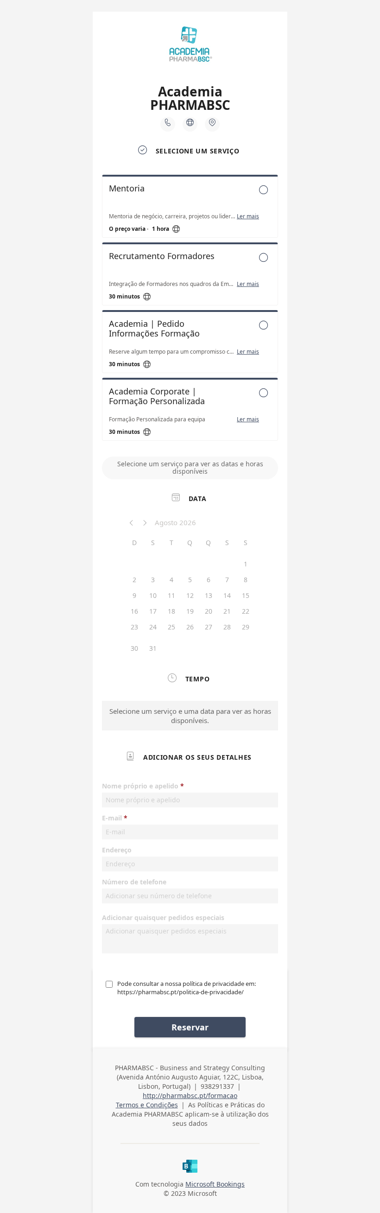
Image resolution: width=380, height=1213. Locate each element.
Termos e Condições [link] (147, 1104)
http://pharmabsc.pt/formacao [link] (190, 1095)
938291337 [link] (217, 1086)
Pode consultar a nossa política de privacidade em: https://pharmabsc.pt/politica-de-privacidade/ (186, 987)
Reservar (190, 1027)
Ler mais (248, 216)
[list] (190, 310)
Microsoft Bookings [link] (215, 1184)
